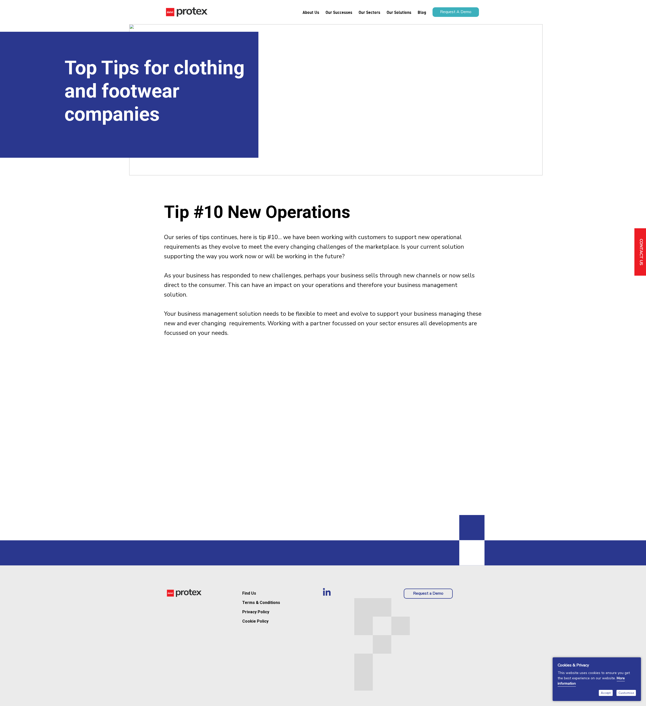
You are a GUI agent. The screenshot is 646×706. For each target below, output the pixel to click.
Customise (626, 693)
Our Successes (339, 12)
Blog (422, 12)
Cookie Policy (255, 621)
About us (311, 12)
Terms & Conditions (261, 602)
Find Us (249, 593)
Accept (606, 693)
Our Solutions (399, 12)
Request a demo (455, 12)
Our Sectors (369, 12)
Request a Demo (428, 593)
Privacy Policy (255, 611)
